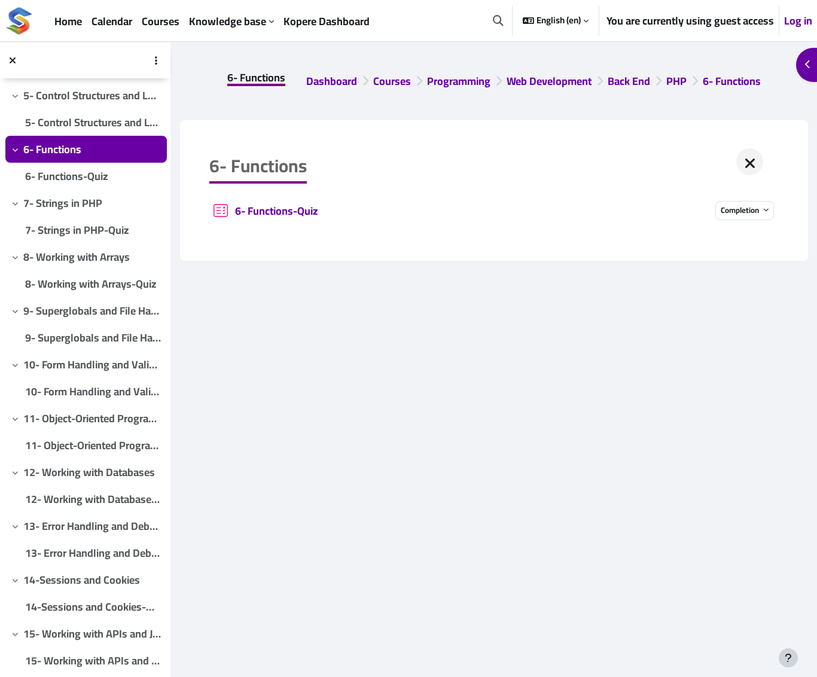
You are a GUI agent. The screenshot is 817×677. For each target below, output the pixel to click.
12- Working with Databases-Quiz (93, 499)
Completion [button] (741, 210)
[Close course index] (12, 60)
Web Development (549, 81)
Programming (458, 81)
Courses (392, 81)
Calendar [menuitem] (112, 21)
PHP (676, 81)
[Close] (749, 161)
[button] (498, 20)
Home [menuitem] (68, 21)
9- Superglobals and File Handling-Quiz (93, 338)
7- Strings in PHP (62, 203)
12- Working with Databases (89, 472)
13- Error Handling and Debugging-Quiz (93, 553)
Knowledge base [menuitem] (227, 21)
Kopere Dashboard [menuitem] (326, 21)
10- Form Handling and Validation (92, 364)
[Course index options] (156, 60)
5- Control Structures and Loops (92, 95)
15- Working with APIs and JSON (92, 634)
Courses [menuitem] (160, 21)
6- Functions (52, 149)
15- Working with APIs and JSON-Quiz (93, 660)
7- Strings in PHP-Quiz (77, 230)
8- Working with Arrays (76, 257)
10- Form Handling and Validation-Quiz (93, 391)
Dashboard (331, 81)
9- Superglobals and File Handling (92, 311)
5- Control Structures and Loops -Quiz (93, 122)
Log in (798, 21)
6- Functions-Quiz (66, 176)
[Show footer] (788, 657)
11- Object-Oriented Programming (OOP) (92, 418)
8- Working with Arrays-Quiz (91, 284)
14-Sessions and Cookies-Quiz (93, 607)
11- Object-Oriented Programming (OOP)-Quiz (93, 445)
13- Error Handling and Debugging (92, 526)
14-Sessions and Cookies (81, 580)
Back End (629, 81)
